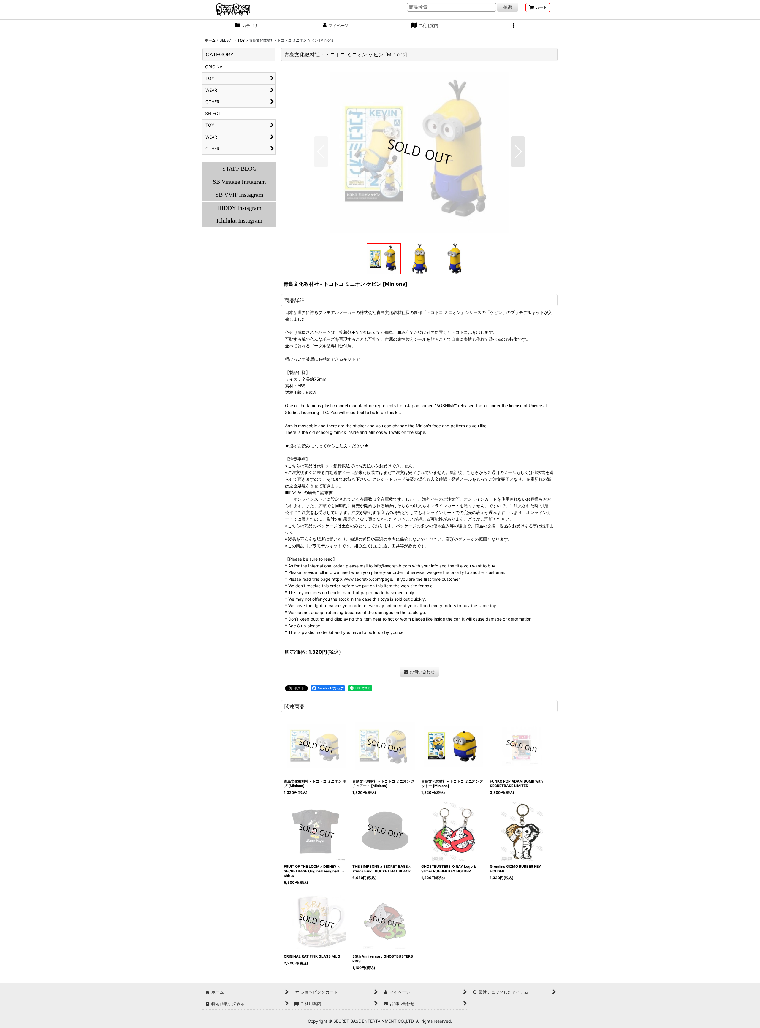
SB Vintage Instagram (239, 181)
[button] (513, 26)
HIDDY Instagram (239, 207)
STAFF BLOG (239, 168)
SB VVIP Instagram (239, 194)
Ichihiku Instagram (239, 220)
